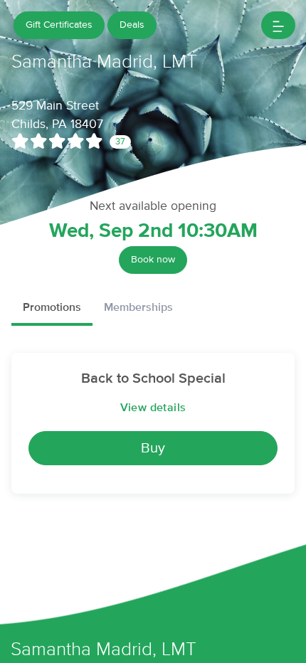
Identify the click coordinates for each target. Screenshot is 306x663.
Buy (153, 448)
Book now (153, 260)
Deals (132, 25)
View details (153, 407)
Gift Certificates (59, 25)
